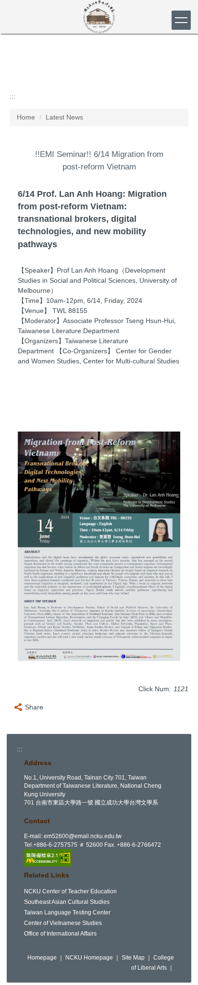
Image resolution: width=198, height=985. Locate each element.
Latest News (64, 117)
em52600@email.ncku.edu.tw (83, 836)
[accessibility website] (48, 857)
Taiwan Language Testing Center (67, 912)
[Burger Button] (181, 20)
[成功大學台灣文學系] (99, 15)
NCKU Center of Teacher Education (70, 891)
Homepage (42, 957)
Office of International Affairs (60, 933)
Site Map (133, 957)
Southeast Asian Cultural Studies (67, 902)
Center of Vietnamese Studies (63, 923)
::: (12, 96)
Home (26, 117)
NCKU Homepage (89, 957)
